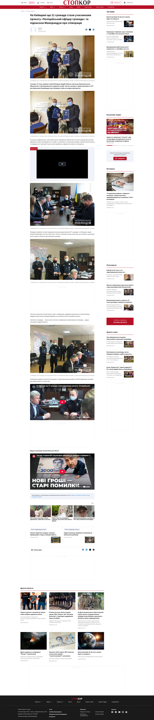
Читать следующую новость (72, 529)
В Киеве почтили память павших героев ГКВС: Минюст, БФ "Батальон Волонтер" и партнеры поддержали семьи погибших (61, 615)
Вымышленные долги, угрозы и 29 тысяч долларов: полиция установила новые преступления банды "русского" (119, 302)
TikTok (39, 497)
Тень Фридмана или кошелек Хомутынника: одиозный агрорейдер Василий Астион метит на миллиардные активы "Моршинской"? (120, 340)
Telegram (73, 495)
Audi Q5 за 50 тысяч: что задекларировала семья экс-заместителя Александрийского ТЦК (119, 272)
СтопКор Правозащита (55, 712)
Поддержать (117, 2)
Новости (61, 7)
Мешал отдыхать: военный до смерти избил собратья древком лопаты (32, 613)
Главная (23, 11)
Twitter (88, 495)
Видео (51, 7)
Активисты (52, 717)
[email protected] (32, 716)
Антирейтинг (111, 7)
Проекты (42, 7)
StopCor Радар (99, 7)
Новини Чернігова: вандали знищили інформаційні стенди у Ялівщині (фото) (43, 534)
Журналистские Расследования (58, 714)
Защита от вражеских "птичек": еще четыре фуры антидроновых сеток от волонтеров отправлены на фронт (119, 139)
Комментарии (38, 550)
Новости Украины (30, 11)
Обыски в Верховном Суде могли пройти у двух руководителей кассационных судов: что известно (120, 287)
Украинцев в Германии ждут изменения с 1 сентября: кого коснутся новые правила (120, 34)
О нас (50, 709)
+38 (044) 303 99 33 (120, 322)
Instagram (34, 497)
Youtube (83, 495)
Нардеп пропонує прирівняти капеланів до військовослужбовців (78, 534)
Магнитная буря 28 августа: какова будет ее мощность (89, 653)
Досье (78, 7)
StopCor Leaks (88, 7)
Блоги (71, 7)
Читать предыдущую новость (38, 529)
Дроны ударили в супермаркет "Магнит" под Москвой (30, 653)
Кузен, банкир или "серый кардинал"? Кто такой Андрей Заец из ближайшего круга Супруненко (119, 369)
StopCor (40, 28)
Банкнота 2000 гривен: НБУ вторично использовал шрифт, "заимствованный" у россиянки (61, 654)
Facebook (78, 495)
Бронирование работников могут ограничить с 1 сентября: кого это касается (118, 49)
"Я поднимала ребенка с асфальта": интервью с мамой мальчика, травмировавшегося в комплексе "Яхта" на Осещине (120, 196)
